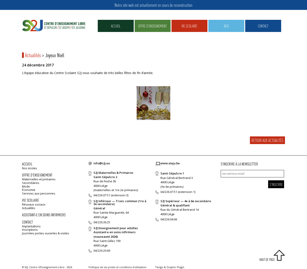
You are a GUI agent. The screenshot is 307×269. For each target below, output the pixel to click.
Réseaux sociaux (33, 204)
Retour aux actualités (267, 140)
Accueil (115, 25)
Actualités (33, 55)
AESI (226, 25)
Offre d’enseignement (152, 25)
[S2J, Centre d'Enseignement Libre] (53, 26)
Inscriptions (30, 230)
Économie (28, 190)
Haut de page (267, 259)
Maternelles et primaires (39, 179)
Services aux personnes (38, 193)
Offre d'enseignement (37, 174)
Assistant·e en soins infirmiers (44, 214)
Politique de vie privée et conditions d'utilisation (117, 267)
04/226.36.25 (101, 222)
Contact (263, 25)
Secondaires (30, 183)
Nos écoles (29, 168)
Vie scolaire (189, 25)
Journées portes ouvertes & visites (45, 233)
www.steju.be (170, 163)
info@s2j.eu (101, 163)
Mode (26, 186)
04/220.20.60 (101, 251)
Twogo (159, 267)
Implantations (31, 226)
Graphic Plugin (175, 267)
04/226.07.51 (101, 195)
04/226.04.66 (168, 219)
